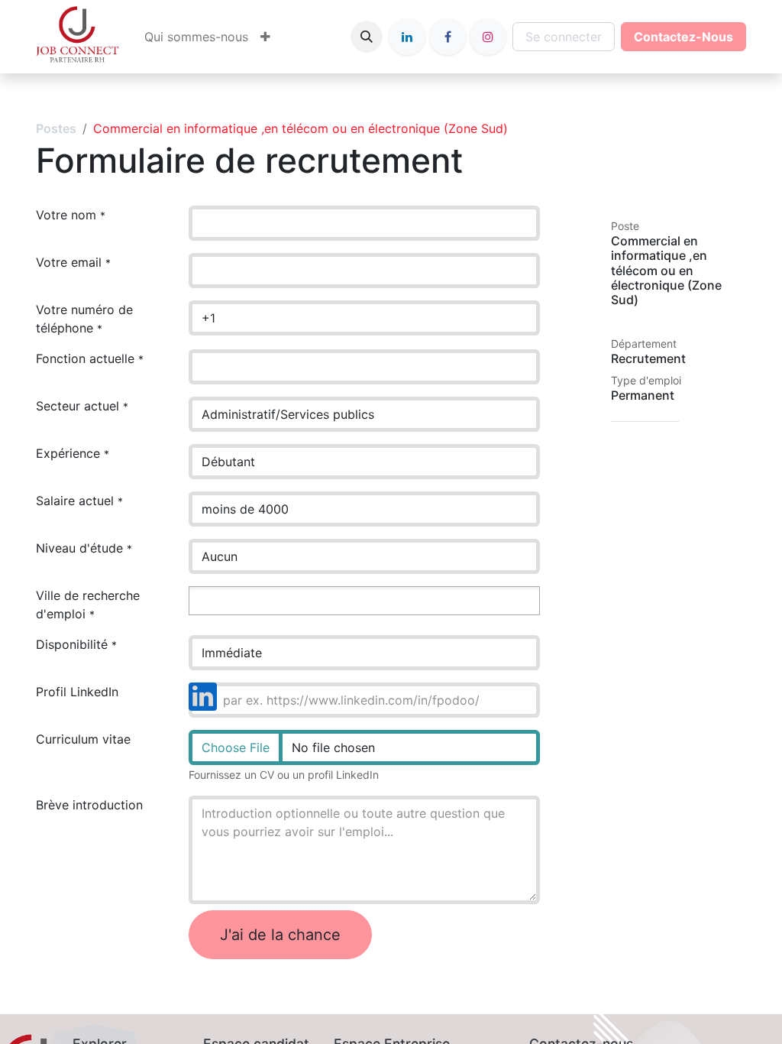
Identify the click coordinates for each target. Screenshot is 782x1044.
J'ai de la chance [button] (280, 935)
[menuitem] (196, 36)
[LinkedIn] (407, 36)
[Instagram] (488, 36)
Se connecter (563, 36)
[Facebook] (447, 36)
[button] (367, 37)
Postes (56, 128)
